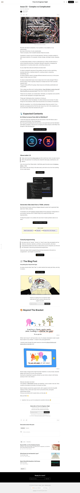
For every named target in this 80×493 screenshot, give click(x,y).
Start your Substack (37, 487)
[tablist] (25, 428)
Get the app (45, 487)
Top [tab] (21, 441)
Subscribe (71, 2)
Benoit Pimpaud (27, 456)
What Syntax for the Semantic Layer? (29, 453)
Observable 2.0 (36, 158)
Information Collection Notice (39, 415)
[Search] (64, 2)
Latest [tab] (24, 441)
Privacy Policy (48, 415)
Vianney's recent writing (37, 211)
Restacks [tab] (27, 428)
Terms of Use (45, 414)
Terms (43, 485)
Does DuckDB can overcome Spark (28, 91)
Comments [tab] (23, 428)
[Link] (19, 114)
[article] (40, 447)
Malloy (21, 166)
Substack (34, 490)
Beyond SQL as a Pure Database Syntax (30, 445)
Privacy (40, 485)
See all (22, 468)
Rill (26, 166)
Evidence (56, 164)
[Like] (21, 15)
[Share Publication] (67, 2)
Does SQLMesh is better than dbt (51, 89)
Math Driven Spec (23, 462)
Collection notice (48, 485)
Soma (38, 207)
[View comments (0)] (24, 15)
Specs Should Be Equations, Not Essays (30, 461)
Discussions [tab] (29, 441)
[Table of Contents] (1, 246)
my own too (48, 211)
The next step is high (24, 455)
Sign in (76, 2)
